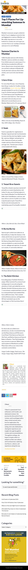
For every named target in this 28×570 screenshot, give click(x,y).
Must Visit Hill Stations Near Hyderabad (12, 502)
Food (3, 16)
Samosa (4, 389)
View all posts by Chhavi (10, 448)
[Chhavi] (5, 366)
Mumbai (8, 16)
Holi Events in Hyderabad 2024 (10, 499)
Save (15, 394)
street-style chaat (15, 88)
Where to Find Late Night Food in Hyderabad (14, 505)
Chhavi (6, 27)
